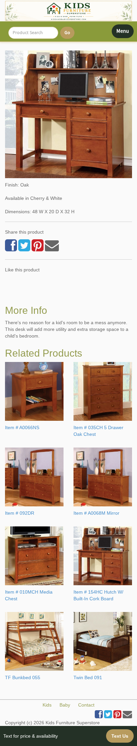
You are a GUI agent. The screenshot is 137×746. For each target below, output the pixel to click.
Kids (47, 705)
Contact (86, 705)
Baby (65, 705)
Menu (125, 32)
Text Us (119, 736)
